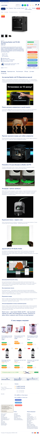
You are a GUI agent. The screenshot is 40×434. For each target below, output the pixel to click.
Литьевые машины (4, 424)
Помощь (28, 415)
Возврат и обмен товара (31, 425)
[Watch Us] (1, 392)
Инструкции (29, 421)
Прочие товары (3, 425)
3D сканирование (17, 415)
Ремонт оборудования (18, 418)
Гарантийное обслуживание (31, 418)
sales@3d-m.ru (18, 4)
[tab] (3, 71)
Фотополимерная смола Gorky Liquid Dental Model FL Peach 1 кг (32, 337)
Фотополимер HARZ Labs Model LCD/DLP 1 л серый (33, 361)
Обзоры (26, 71)
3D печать (15, 414)
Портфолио (16, 413)
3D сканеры (3, 415)
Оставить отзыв (3, 45)
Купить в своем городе (31, 425)
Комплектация (19, 71)
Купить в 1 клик (32, 54)
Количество (29, 47)
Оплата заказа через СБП (31, 417)
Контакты (28, 413)
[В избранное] (29, 67)
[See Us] (2, 392)
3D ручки (2, 416)
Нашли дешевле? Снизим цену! (31, 46)
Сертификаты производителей (32, 426)
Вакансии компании (30, 424)
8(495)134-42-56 (18, 5)
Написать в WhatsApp (32, 62)
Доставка (31, 71)
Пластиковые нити (4, 418)
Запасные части (3, 423)
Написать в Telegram (32, 60)
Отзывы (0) (3, 73)
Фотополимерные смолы (5, 418)
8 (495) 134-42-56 (20, 386)
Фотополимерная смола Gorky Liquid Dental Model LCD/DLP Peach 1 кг (7, 337)
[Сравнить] (34, 67)
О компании (29, 414)
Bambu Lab (2, 40)
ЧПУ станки (3, 421)
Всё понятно (4, 411)
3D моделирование (17, 416)
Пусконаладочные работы (18, 419)
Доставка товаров (30, 418)
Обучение (15, 417)
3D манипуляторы (4, 417)
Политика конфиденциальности (32, 427)
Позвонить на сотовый (32, 57)
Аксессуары (3, 422)
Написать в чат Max (32, 65)
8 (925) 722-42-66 (20, 388)
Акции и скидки (4, 413)
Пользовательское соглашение (32, 428)
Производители (30, 422)
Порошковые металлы (5, 419)
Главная (2, 12)
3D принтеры (6, 12)
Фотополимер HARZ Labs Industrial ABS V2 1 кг (6, 361)
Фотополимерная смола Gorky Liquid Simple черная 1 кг (19, 336)
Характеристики (11, 71)
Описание (3, 71)
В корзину (32, 52)
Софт (2, 420)
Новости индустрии (30, 419)
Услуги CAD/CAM (17, 418)
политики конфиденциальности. (7, 408)
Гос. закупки (29, 423)
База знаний (29, 420)
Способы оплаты (30, 416)
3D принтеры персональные (13, 12)
